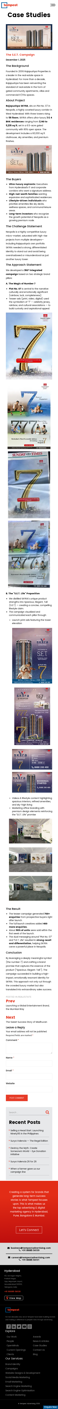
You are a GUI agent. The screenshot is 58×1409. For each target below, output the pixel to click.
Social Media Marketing (17, 1377)
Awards (37, 1337)
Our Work (12, 1337)
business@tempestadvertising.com (31, 1248)
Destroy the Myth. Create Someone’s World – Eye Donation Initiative (28, 1151)
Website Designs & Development (22, 1373)
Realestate (24, 996)
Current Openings (16, 1350)
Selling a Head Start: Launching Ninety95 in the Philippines (27, 1132)
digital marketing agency (27, 1210)
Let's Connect (29, 1230)
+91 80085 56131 (30, 1260)
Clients (10, 1354)
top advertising (26, 1208)
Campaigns (11, 1368)
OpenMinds (13, 1345)
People (10, 1341)
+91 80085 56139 (30, 1250)
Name (10, 1058)
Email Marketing (13, 1382)
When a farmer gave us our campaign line (25, 1170)
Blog (35, 1354)
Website (10, 1083)
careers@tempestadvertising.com (30, 1257)
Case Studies (40, 1345)
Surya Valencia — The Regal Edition (29, 1141)
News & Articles (41, 1341)
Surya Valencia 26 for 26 (24, 1161)
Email (10, 1070)
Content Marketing (15, 1395)
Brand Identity (12, 1364)
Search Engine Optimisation (20, 1390)
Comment (12, 1040)
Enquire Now (50, 1407)
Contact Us (39, 1350)
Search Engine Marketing (18, 1386)
